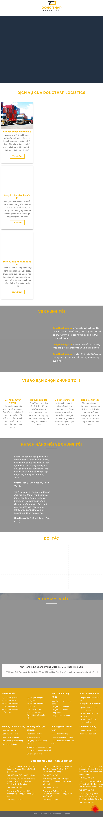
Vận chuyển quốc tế (10, 530)
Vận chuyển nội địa (9, 533)
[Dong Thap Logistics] (51, 6)
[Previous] (5, 49)
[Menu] (3, 6)
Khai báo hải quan (34, 544)
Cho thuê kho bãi (34, 541)
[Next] (97, 49)
